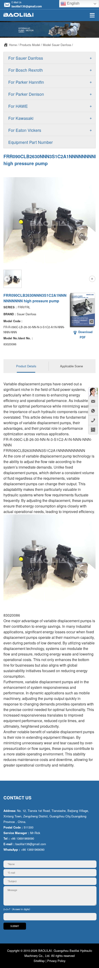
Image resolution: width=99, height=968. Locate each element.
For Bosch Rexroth (25, 70)
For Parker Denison (26, 94)
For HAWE (18, 106)
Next (92, 278)
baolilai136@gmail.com (27, 6)
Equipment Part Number (30, 142)
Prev (6, 278)
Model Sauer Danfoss (57, 45)
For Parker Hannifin (26, 82)
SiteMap (39, 961)
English (72, 3)
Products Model (30, 45)
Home (13, 45)
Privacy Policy (56, 961)
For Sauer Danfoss (25, 58)
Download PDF (85, 334)
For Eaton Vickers (24, 130)
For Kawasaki (20, 118)
